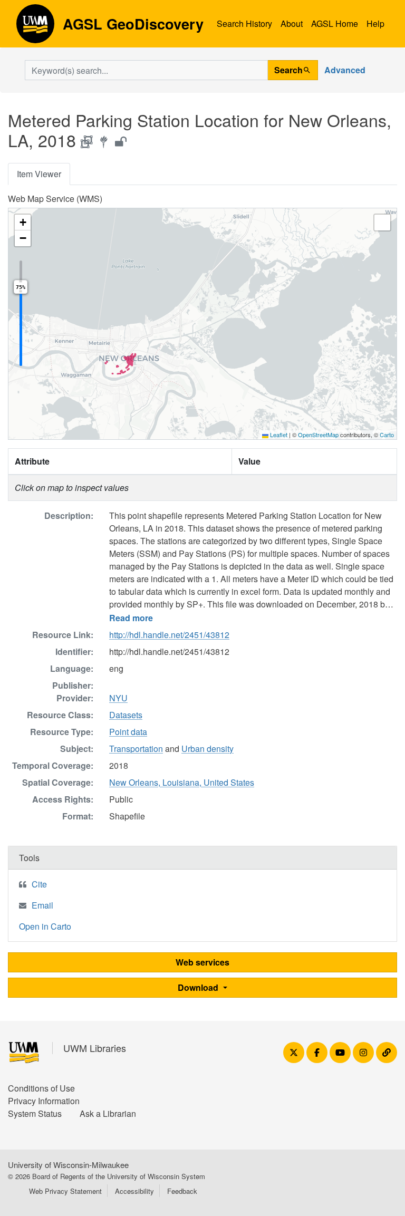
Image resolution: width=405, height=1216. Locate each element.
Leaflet (277, 434)
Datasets (125, 715)
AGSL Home (334, 23)
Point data (128, 732)
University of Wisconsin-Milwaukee (68, 1164)
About (292, 23)
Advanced (344, 70)
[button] (23, 222)
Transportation (136, 748)
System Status (35, 1113)
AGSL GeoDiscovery (35, 27)
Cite (39, 884)
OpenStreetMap (318, 434)
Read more (131, 618)
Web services (202, 962)
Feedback (182, 1191)
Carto (387, 434)
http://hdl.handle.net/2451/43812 (169, 635)
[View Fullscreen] (382, 222)
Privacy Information (44, 1101)
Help (375, 23)
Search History (244, 23)
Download (199, 987)
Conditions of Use (41, 1088)
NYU (118, 698)
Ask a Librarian (108, 1113)
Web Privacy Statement (65, 1191)
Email (42, 905)
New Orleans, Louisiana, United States (181, 782)
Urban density (207, 748)
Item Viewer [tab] (39, 174)
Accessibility (134, 1191)
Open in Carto (45, 926)
